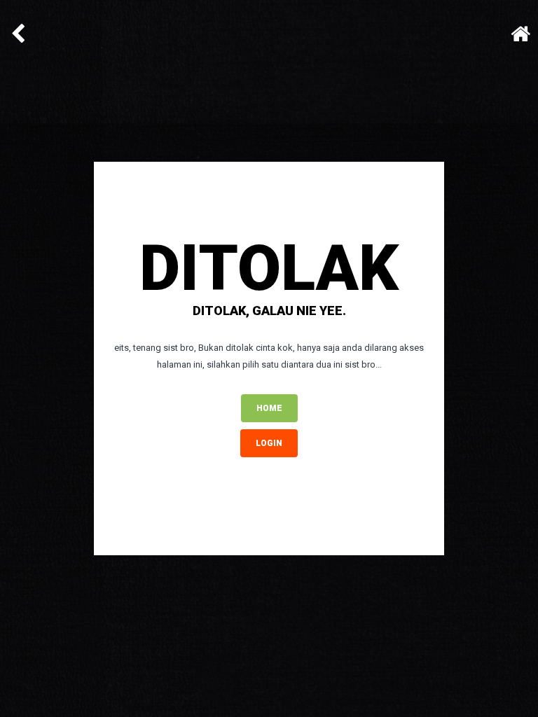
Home (269, 408)
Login (269, 443)
